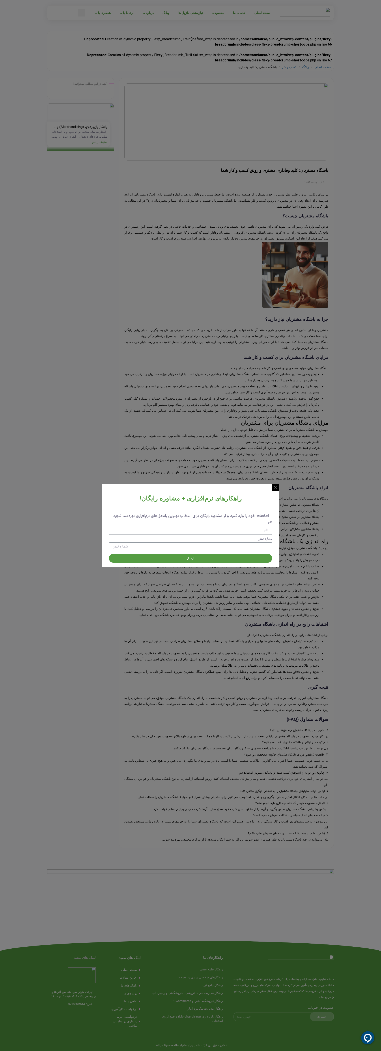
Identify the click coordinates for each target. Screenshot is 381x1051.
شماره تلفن (265, 539)
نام (270, 523)
